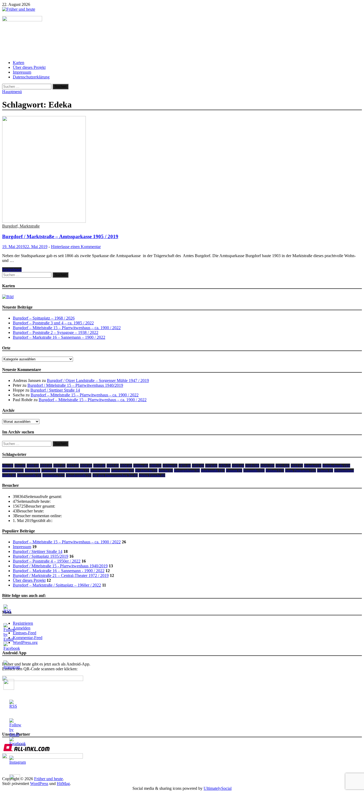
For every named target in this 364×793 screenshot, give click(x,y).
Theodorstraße (78, 475)
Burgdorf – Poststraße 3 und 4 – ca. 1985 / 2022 (53, 323)
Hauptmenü (12, 91)
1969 (155, 466)
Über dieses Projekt (29, 67)
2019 (252, 466)
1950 (99, 466)
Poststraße (254, 470)
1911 (59, 466)
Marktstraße (213, 470)
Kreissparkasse (187, 470)
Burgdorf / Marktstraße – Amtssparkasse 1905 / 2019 (60, 236)
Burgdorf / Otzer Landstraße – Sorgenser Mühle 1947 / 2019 (98, 380)
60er (7, 466)
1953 (113, 466)
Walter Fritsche (152, 475)
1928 (86, 466)
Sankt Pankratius (300, 470)
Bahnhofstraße (336, 466)
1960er (140, 466)
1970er (170, 466)
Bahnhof (312, 466)
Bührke (32, 470)
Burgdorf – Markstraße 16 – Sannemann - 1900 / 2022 (58, 570)
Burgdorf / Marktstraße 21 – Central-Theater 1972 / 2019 (61, 575)
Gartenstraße (122, 470)
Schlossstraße (29, 475)
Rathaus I (275, 470)
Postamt (234, 470)
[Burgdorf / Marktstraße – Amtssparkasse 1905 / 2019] (182, 170)
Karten (18, 62)
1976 (225, 466)
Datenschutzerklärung (31, 77)
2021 (283, 466)
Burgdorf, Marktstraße (21, 226)
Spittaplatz (53, 475)
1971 (185, 466)
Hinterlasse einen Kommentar (76, 246)
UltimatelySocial (218, 788)
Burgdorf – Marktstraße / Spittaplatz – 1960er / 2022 (57, 585)
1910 (46, 466)
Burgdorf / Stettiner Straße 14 (55, 390)
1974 (211, 466)
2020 (267, 466)
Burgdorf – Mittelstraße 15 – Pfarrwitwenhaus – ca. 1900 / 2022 (67, 327)
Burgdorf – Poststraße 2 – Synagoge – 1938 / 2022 (55, 332)
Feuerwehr (100, 470)
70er (20, 466)
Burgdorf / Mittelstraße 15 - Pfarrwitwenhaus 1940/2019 (60, 566)
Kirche (166, 470)
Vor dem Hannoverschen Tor (115, 475)
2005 (238, 466)
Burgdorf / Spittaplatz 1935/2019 (40, 556)
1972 (198, 466)
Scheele (325, 470)
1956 (126, 466)
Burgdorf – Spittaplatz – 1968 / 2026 (44, 318)
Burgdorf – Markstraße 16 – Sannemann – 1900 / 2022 (59, 337)
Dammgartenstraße (73, 470)
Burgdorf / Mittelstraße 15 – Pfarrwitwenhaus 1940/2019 (75, 385)
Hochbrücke (146, 470)
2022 (297, 466)
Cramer (48, 470)
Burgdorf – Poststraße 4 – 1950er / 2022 (46, 561)
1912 (73, 466)
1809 (33, 466)
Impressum (22, 72)
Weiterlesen (12, 269)
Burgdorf (13, 470)
